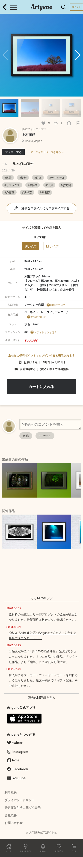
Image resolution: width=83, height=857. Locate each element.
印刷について (57, 305)
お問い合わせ (14, 822)
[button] (77, 55)
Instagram (20, 751)
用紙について (38, 317)
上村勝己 (29, 134)
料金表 (46, 619)
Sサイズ (30, 246)
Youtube (19, 778)
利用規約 (11, 792)
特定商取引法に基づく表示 (23, 807)
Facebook (20, 769)
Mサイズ (52, 246)
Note (15, 760)
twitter (17, 742)
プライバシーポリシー (20, 800)
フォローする (13, 152)
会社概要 (11, 815)
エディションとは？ (45, 332)
